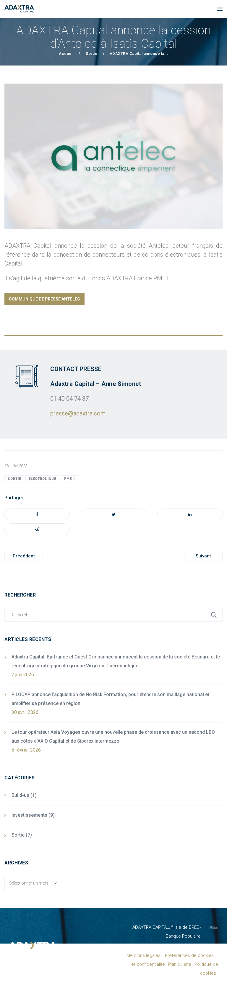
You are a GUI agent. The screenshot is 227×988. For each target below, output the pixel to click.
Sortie (91, 53)
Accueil (66, 53)
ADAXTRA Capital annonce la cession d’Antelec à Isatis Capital (113, 37)
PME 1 (69, 479)
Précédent (24, 556)
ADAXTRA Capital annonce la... (139, 53)
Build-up (20, 795)
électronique (42, 479)
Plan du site (179, 964)
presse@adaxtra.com (78, 413)
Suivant (203, 556)
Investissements (29, 815)
